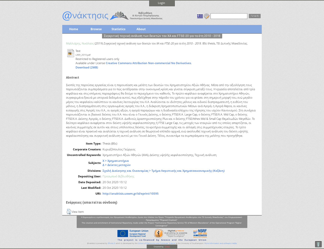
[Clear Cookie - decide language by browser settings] (207, 16)
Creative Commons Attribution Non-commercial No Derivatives (148, 63)
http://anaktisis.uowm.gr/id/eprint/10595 (131, 193)
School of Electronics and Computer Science (156, 243)
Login (161, 3)
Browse (96, 29)
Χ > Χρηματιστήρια (116, 161)
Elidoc (167, 246)
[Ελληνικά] (200, 16)
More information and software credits (220, 243)
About (141, 29)
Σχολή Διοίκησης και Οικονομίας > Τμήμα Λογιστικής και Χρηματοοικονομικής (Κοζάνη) (164, 170)
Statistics (118, 29)
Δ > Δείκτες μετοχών (117, 165)
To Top (318, 244)
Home (73, 29)
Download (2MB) (87, 67)
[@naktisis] (118, 21)
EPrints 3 (111, 243)
